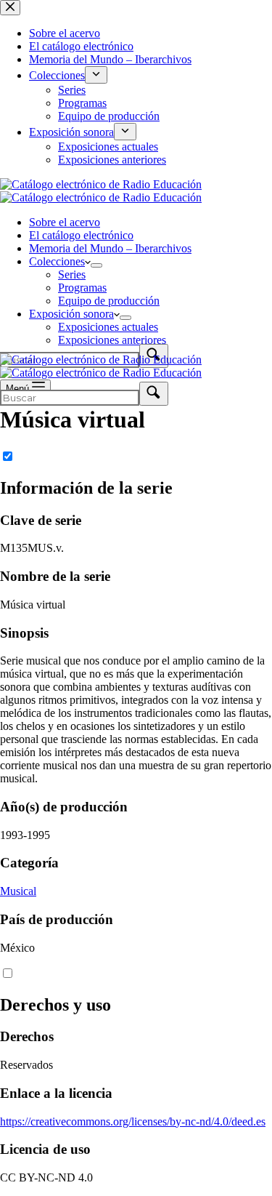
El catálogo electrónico (81, 235)
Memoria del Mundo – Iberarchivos (110, 248)
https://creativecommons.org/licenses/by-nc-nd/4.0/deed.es (132, 1121)
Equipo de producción (109, 300)
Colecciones (57, 261)
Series (72, 274)
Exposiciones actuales (108, 327)
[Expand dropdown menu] (96, 265)
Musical (18, 891)
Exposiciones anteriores (112, 340)
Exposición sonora (71, 314)
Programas (82, 287)
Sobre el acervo (64, 222)
